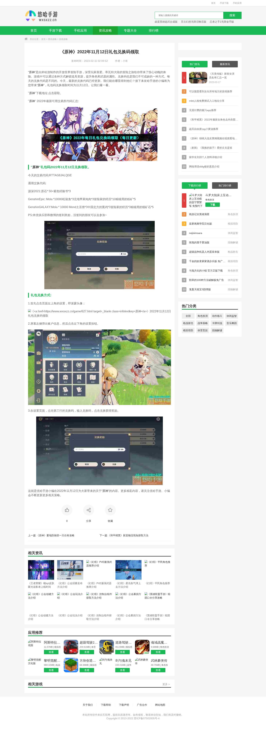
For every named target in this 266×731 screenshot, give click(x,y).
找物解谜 (217, 330)
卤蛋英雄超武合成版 (166, 21)
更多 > (166, 684)
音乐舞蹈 (232, 323)
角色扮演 (203, 315)
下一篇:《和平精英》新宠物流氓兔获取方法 (124, 535)
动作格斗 (217, 315)
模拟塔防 (188, 330)
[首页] (41, 16)
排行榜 (154, 30)
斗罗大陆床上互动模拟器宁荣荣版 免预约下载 (219, 195)
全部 (188, 315)
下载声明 (124, 704)
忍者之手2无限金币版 (222, 21)
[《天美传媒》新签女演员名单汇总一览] (198, 77)
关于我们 (88, 704)
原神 (32, 72)
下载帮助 (106, 704)
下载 (212, 204)
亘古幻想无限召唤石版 (193, 21)
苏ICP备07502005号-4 (147, 718)
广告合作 (142, 704)
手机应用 (237, 3)
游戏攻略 (63, 39)
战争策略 (203, 323)
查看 (51, 652)
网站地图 (160, 704)
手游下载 (224, 3)
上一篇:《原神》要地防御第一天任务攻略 (51, 535)
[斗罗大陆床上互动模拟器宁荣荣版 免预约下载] (196, 200)
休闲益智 (232, 315)
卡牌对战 (217, 323)
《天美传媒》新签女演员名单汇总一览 (221, 75)
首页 (213, 3)
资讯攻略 (105, 30)
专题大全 (130, 30)
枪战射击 (188, 323)
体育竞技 (203, 330)
